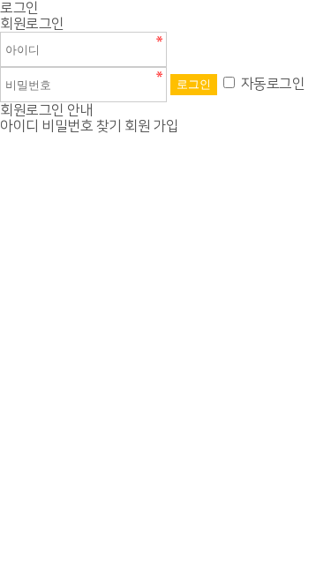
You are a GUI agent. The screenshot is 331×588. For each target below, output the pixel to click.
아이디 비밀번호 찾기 (61, 126)
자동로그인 (273, 84)
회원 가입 (151, 126)
